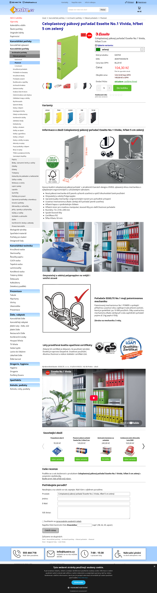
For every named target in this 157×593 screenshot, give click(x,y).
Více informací (83, 578)
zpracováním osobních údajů (68, 521)
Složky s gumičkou (19, 134)
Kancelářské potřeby (57, 18)
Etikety (14, 169)
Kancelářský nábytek (19, 322)
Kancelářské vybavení (19, 45)
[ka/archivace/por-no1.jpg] (57, 87)
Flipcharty (14, 298)
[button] (78, 587)
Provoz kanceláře (18, 226)
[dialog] (78, 578)
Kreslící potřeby (18, 203)
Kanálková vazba (17, 271)
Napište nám (76, 2)
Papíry (14, 159)
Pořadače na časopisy (20, 72)
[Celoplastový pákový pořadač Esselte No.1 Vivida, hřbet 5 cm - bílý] (75, 88)
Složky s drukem (18, 127)
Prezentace (15, 310)
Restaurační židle (17, 333)
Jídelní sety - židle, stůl (19, 326)
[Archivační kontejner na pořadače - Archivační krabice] (105, 451)
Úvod (44, 18)
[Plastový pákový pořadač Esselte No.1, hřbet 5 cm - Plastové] (81, 451)
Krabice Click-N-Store (20, 92)
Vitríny (13, 302)
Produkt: (46, 494)
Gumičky (15, 193)
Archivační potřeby (74, 18)
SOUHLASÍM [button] (78, 582)
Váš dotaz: (46, 512)
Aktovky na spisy (18, 143)
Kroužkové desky (19, 76)
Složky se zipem (18, 130)
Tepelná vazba (16, 264)
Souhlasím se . (63, 521)
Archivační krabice (19, 85)
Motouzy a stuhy (18, 183)
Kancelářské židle (17, 318)
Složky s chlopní (18, 137)
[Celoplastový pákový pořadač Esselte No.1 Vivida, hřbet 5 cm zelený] (67, 57)
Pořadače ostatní (19, 79)
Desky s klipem (18, 108)
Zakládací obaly (18, 121)
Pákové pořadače (91, 18)
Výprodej (14, 21)
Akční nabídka (16, 18)
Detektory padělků (18, 286)
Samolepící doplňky (19, 156)
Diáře (14, 219)
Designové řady (52, 542)
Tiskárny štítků (16, 275)
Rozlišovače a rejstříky (20, 82)
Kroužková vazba (17, 249)
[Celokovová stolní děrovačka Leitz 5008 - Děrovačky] (130, 451)
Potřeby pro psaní (19, 196)
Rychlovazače (17, 101)
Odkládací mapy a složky (21, 98)
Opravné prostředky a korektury (24, 199)
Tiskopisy (15, 173)
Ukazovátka (15, 306)
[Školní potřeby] (22, 10)
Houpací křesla (16, 340)
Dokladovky (17, 124)
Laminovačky (15, 268)
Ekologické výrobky (18, 229)
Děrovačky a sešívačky (20, 206)
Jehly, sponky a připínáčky (22, 209)
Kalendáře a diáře (17, 25)
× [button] (154, 566)
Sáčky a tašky (17, 179)
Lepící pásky (16, 186)
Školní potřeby (16, 29)
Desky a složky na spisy (21, 140)
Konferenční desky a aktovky (23, 223)
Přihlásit (130, 2)
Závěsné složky (18, 88)
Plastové (103, 18)
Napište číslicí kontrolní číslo (54, 525)
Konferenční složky (19, 117)
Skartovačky (15, 253)
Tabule (13, 295)
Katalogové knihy (19, 111)
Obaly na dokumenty (20, 114)
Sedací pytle (15, 348)
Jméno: (45, 498)
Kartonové (18, 59)
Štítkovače (14, 279)
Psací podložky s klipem (21, 146)
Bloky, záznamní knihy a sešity (23, 163)
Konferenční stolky (18, 337)
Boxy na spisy (17, 150)
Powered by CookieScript (78, 591)
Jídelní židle (15, 329)
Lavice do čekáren (18, 351)
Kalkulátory (15, 282)
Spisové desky (18, 105)
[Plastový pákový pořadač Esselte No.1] (66, 87)
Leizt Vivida (62, 542)
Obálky (14, 166)
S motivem (18, 66)
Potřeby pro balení (18, 237)
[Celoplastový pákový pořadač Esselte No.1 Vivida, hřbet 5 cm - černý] (85, 88)
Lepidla (14, 189)
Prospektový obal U (57, 438)
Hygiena (13, 368)
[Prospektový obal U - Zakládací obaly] (57, 451)
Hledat (103, 10)
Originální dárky (17, 32)
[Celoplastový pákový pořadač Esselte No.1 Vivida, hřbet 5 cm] (49, 88)
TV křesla (14, 344)
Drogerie (14, 371)
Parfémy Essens (17, 375)
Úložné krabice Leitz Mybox (22, 95)
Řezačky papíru (16, 257)
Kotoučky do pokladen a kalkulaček (25, 176)
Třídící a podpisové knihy (21, 153)
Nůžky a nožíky (17, 213)
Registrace (142, 2)
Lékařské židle (16, 355)
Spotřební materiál (18, 233)
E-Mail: (45, 503)
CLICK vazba (15, 260)
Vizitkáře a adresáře (19, 216)
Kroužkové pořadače (20, 69)
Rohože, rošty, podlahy (20, 389)
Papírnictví (14, 36)
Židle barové (15, 359)
